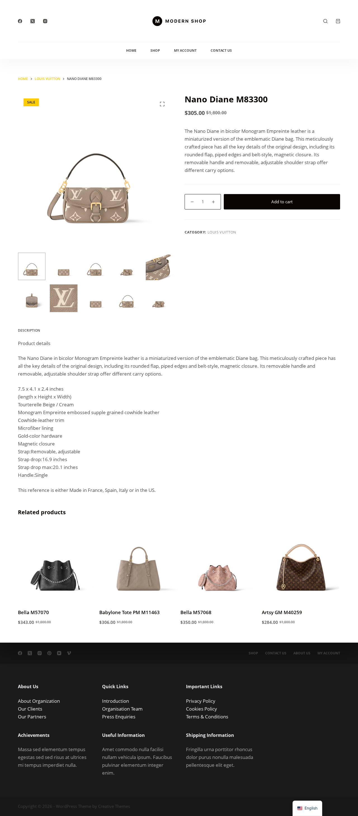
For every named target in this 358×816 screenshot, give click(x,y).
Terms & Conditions (207, 716)
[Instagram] (45, 21)
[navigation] (307, 808)
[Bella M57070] (57, 564)
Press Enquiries (118, 716)
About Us (301, 653)
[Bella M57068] (219, 564)
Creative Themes (114, 806)
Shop (155, 50)
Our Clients (30, 709)
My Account (185, 50)
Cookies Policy (201, 709)
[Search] (325, 21)
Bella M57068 (195, 612)
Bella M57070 (33, 612)
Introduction (115, 701)
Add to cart (282, 201)
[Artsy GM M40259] (301, 564)
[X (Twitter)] (32, 21)
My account (328, 653)
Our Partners (32, 716)
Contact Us (221, 50)
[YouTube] (59, 653)
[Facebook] (20, 21)
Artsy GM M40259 (282, 612)
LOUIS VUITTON (222, 232)
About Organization (39, 701)
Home (131, 50)
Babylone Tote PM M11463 (129, 612)
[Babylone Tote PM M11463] (138, 564)
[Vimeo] (69, 653)
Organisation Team (122, 709)
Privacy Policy (200, 701)
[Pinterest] (49, 653)
